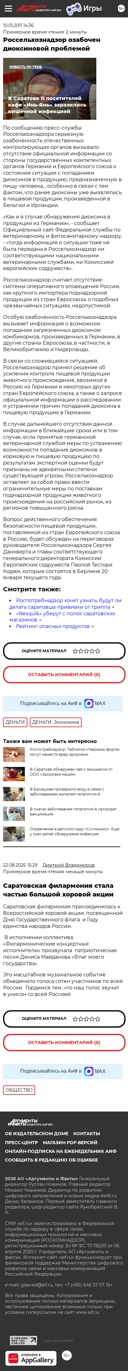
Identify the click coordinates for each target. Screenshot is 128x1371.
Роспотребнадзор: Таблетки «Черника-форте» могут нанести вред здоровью (75, 752)
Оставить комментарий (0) (64, 674)
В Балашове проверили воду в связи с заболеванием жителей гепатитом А (67, 791)
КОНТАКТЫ (86, 1133)
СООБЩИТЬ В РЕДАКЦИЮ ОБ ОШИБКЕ (51, 1160)
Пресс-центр (21, 1142)
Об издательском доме (36, 1133)
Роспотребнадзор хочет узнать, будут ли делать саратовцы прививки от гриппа (65, 604)
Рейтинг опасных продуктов (53, 626)
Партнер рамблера (58, 1340)
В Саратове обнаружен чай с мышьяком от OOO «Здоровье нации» (71, 772)
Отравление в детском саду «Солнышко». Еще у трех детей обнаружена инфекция (74, 831)
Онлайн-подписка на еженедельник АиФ (61, 1151)
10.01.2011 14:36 (18, 25)
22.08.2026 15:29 (20, 865)
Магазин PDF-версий (70, 1142)
